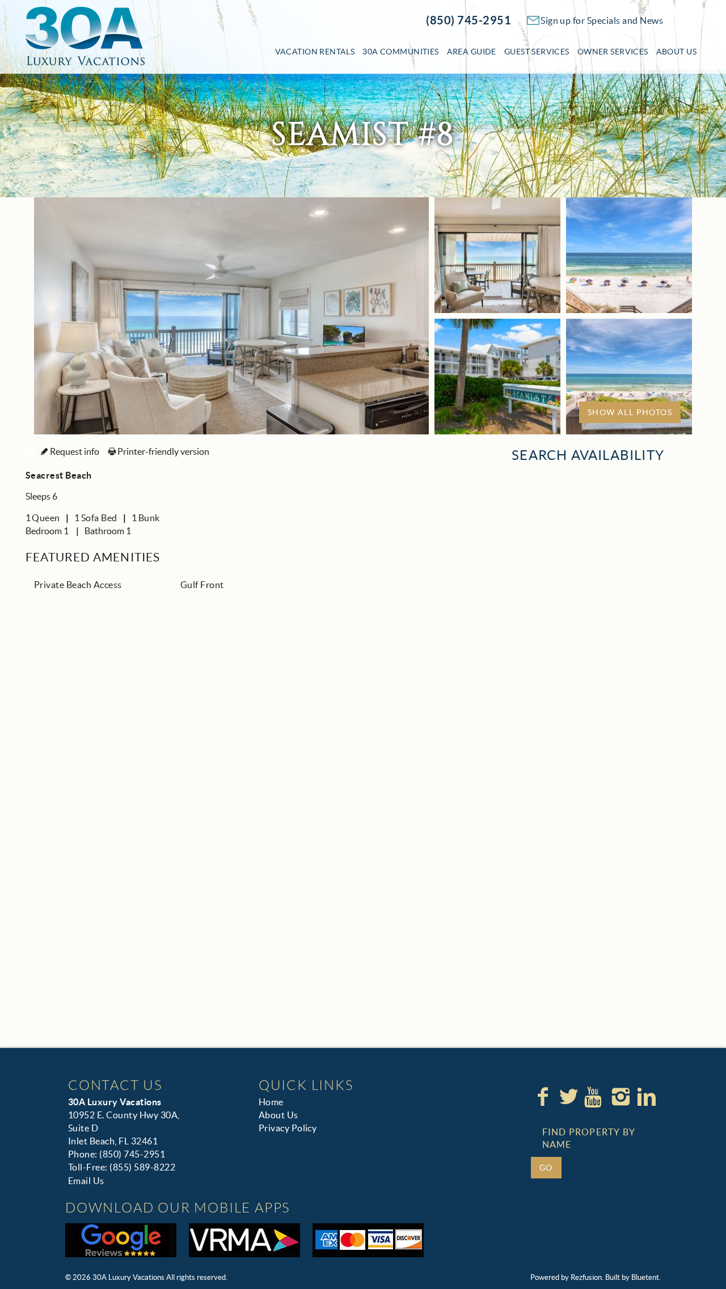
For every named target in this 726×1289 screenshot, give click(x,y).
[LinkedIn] (648, 1097)
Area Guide (471, 51)
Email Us (86, 1181)
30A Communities (400, 51)
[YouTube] (595, 1097)
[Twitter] (570, 1097)
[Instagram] (622, 1097)
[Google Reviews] (120, 1240)
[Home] (85, 35)
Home (271, 1102)
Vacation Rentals (315, 51)
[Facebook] (544, 1097)
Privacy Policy (288, 1128)
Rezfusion (586, 1277)
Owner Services (612, 51)
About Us (676, 51)
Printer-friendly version (162, 451)
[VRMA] (244, 1240)
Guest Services (536, 51)
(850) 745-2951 (468, 20)
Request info (73, 451)
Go (546, 1167)
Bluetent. (646, 1277)
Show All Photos (630, 412)
